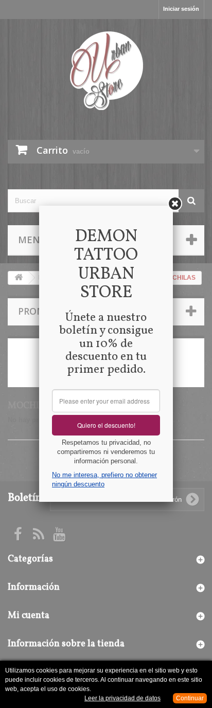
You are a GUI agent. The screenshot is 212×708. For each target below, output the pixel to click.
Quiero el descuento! (106, 425)
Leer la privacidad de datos (122, 698)
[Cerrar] (175, 203)
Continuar (190, 698)
